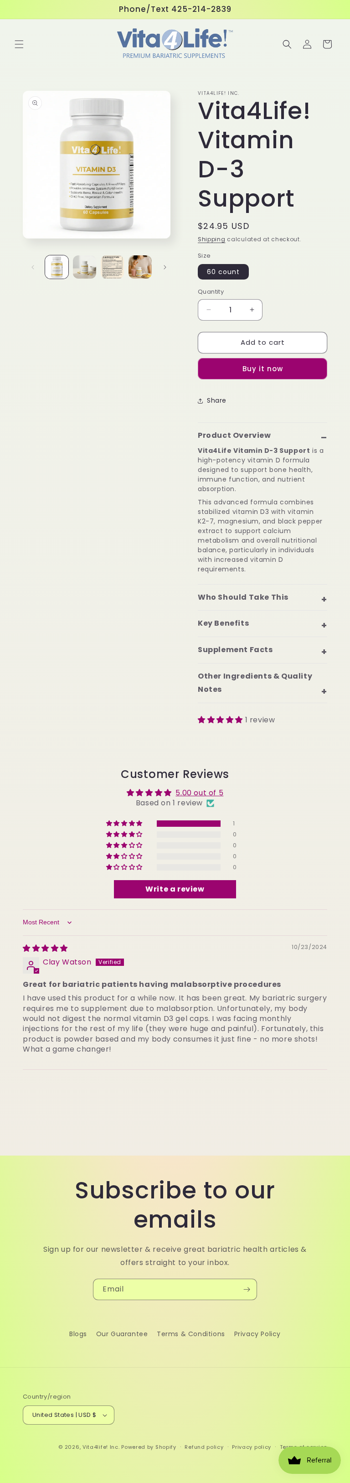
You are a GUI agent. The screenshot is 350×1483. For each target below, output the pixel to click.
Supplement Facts (235, 649)
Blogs (78, 1333)
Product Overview (234, 435)
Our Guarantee (122, 1333)
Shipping (212, 239)
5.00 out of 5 (199, 793)
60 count (223, 271)
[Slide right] (165, 267)
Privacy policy (251, 1447)
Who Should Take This (243, 597)
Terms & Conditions (191, 1333)
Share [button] (216, 400)
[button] (19, 44)
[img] (45, 948)
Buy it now (262, 368)
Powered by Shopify (148, 1447)
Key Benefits (223, 623)
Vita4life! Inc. (101, 1447)
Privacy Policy (257, 1333)
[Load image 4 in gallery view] (140, 267)
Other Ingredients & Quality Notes (255, 683)
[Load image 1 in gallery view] (56, 267)
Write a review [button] (174, 889)
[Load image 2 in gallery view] (84, 267)
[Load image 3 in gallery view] (112, 267)
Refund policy (204, 1447)
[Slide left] (33, 267)
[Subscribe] (247, 1289)
